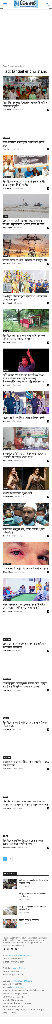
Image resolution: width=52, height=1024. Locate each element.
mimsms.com (17, 987)
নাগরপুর (5, 98)
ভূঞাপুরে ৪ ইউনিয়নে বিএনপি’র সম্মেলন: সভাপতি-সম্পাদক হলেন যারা (24, 455)
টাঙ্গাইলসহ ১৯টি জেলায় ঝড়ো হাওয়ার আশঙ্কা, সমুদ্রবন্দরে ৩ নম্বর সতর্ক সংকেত (23, 222)
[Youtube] (16, 949)
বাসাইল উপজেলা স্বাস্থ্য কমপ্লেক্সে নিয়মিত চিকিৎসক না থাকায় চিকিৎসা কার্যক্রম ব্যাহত (25, 803)
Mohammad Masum (9, 847)
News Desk (6, 264)
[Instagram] (8, 949)
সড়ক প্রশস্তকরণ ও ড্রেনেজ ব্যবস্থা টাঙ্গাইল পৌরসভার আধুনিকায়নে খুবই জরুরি (24, 606)
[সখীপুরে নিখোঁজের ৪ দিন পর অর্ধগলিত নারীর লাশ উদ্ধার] (10, 910)
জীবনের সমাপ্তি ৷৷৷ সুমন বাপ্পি (29, 920)
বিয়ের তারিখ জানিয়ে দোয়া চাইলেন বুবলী (24, 417)
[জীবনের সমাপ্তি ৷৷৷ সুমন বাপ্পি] (10, 924)
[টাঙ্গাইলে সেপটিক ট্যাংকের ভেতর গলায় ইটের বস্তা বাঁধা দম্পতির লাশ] (26, 825)
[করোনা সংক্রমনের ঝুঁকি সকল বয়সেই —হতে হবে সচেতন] (26, 747)
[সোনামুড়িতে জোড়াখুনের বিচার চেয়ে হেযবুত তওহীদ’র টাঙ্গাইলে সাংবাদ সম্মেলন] (26, 668)
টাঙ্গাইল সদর (6, 449)
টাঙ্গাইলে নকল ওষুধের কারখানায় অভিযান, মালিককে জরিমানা (25, 645)
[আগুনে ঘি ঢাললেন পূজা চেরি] (26, 478)
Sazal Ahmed (7, 110)
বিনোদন (5, 413)
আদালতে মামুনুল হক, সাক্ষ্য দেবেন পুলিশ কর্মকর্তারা (24, 530)
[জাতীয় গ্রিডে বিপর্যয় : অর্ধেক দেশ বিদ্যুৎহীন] (26, 245)
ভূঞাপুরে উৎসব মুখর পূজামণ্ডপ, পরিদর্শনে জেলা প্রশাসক (25, 298)
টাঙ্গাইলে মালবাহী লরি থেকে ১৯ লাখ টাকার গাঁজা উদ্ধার (25, 724)
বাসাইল (5, 797)
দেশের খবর (6, 137)
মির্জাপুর (5, 718)
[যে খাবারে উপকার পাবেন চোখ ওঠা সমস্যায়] (26, 553)
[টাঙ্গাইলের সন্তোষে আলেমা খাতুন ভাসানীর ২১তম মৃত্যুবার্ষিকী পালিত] (26, 166)
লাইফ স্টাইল (6, 564)
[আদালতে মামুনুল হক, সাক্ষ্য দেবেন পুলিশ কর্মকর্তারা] (26, 514)
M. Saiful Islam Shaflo (19, 955)
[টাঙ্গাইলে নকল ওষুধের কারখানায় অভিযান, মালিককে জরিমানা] (26, 629)
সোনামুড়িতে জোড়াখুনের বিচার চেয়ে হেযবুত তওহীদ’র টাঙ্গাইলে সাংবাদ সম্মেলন (25, 685)
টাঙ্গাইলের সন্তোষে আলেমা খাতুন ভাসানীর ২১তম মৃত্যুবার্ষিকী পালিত (24, 183)
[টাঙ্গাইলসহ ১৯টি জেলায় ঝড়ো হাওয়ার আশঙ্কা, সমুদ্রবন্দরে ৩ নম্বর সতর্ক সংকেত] (26, 206)
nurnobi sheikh (8, 496)
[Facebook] (4, 949)
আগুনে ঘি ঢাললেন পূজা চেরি (17, 493)
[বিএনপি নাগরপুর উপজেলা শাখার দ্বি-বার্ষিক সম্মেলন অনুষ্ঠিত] (26, 88)
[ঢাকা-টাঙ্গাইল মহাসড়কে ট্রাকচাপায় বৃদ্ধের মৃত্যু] (26, 127)
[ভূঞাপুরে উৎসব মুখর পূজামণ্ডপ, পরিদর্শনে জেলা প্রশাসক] (26, 281)
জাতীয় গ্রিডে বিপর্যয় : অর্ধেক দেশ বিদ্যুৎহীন (25, 260)
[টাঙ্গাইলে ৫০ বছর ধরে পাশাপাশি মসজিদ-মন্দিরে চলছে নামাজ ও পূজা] (26, 320)
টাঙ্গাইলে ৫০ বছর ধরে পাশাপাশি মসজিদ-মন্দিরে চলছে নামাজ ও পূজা (24, 337)
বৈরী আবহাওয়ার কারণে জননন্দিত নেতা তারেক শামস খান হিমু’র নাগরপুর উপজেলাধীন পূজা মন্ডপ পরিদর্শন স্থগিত (23, 378)
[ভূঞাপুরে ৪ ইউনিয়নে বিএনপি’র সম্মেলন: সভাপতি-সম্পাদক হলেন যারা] (26, 438)
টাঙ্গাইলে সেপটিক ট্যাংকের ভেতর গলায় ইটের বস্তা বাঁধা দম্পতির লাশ (23, 842)
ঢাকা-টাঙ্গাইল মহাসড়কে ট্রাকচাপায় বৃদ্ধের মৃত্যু (24, 143)
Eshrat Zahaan (8, 572)
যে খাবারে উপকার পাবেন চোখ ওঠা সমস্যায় (25, 568)
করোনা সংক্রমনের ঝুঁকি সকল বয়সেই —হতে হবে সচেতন (26, 763)
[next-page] (16, 859)
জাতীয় (5, 216)
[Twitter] (12, 949)
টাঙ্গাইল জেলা (7, 177)
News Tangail (7, 228)
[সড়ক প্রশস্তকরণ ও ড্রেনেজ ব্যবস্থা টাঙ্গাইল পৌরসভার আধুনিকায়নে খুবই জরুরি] (26, 589)
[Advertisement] (26, 37)
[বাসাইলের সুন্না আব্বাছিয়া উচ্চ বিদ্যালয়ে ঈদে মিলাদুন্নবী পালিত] (10, 884)
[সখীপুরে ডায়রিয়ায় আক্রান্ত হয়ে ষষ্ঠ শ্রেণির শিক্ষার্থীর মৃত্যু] (10, 897)
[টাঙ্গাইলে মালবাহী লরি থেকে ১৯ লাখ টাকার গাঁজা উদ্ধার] (26, 707)
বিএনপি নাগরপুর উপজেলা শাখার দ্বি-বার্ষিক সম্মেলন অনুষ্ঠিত (25, 104)
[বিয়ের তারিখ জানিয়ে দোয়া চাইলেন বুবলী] (26, 402)
